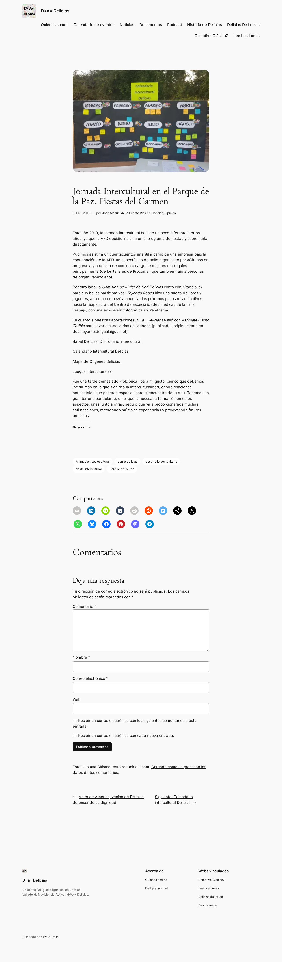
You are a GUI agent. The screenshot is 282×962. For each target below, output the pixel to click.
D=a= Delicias (55, 10)
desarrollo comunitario (161, 461)
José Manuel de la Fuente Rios (124, 213)
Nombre (81, 657)
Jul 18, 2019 (81, 213)
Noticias (157, 213)
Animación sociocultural (92, 461)
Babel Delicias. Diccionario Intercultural (107, 341)
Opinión (170, 213)
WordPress (50, 937)
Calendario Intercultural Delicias (101, 351)
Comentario (84, 606)
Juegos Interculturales (92, 371)
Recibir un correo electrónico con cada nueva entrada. (126, 735)
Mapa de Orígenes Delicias (96, 361)
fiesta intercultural (89, 469)
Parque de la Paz (121, 469)
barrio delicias (127, 461)
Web (77, 699)
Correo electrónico (90, 678)
